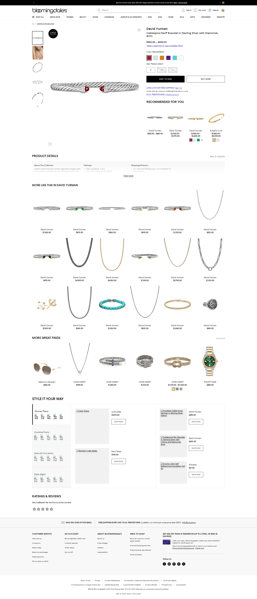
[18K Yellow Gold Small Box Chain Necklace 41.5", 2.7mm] (177, 256)
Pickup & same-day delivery (140, 550)
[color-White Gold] (218, 140)
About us (100, 539)
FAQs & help (36, 548)
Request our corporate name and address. (152, 589)
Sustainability (102, 552)
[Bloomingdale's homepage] (33, 24)
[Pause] (223, 2)
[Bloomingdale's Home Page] (49, 10)
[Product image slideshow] (94, 87)
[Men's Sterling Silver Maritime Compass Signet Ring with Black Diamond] (210, 304)
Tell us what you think (40, 561)
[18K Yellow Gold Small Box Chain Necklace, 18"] (112, 256)
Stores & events (136, 555)
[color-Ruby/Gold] (191, 140)
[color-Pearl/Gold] (194, 140)
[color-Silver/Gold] (181, 389)
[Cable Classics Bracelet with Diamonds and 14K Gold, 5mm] (145, 256)
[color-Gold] (214, 140)
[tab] (37, 38)
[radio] (191, 140)
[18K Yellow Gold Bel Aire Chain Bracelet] (177, 304)
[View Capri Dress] (92, 426)
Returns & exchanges (40, 552)
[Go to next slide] (220, 2)
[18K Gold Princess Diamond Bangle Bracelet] (216, 118)
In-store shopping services (140, 545)
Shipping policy (38, 557)
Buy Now (206, 79)
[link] (155, 132)
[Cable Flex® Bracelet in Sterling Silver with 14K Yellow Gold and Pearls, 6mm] (145, 208)
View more (128, 176)
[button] (87, 87)
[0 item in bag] (223, 10)
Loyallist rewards (71, 543)
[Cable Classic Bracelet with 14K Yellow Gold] (175, 118)
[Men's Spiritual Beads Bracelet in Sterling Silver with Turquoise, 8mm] (112, 304)
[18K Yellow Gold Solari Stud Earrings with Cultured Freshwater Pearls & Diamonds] (47, 304)
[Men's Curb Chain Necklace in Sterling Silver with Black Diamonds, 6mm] (79, 256)
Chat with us (37, 539)
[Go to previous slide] (33, 2)
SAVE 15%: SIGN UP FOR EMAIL (79, 523)
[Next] (222, 118)
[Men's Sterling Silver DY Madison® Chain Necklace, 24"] (210, 208)
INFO (152, 3)
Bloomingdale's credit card (75, 539)
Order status (69, 548)
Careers (100, 548)
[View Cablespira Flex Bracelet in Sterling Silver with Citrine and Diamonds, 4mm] (173, 446)
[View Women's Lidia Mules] (92, 466)
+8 (202, 140)
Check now (199, 548)
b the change (102, 543)
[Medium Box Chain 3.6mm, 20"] (79, 304)
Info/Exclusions (172, 95)
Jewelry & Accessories (45, 24)
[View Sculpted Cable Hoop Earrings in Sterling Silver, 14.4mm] (173, 419)
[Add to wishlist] (139, 30)
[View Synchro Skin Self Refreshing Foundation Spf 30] (173, 472)
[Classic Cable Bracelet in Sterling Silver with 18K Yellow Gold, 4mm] (155, 118)
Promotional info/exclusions (183, 548)
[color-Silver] (177, 389)
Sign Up (178, 88)
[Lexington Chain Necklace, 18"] (210, 256)
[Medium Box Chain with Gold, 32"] (145, 304)
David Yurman (157, 29)
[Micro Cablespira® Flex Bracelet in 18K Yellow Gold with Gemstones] (196, 118)
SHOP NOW (159, 3)
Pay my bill (69, 552)
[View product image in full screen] (50, 144)
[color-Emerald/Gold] (198, 140)
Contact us (36, 543)
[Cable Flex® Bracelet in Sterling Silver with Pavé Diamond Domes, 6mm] (47, 208)
